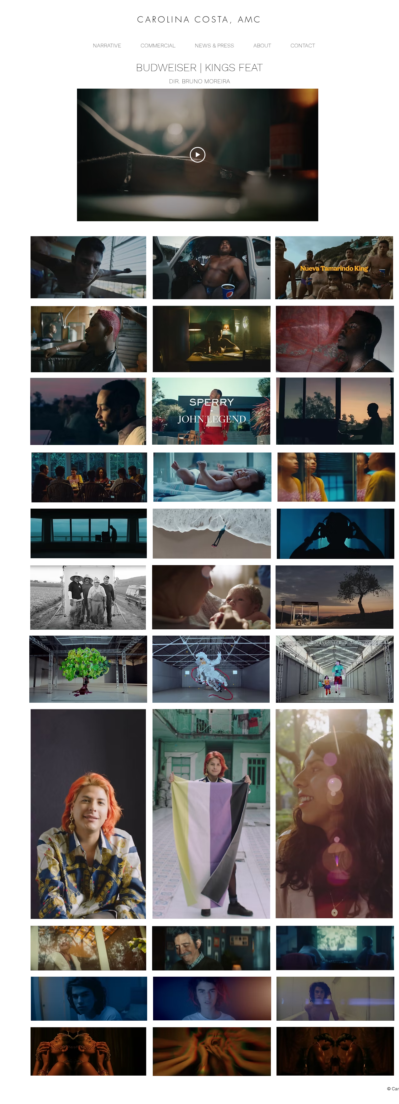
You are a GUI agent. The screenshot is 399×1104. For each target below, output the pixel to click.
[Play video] (197, 155)
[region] (211, 267)
